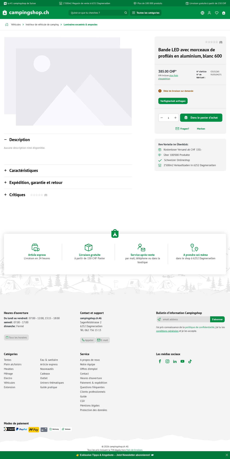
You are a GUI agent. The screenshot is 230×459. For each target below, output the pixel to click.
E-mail (104, 340)
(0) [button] (220, 42)
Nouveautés (47, 369)
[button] (68, 140)
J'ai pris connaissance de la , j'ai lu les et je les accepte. (190, 329)
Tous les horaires (17, 337)
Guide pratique (48, 387)
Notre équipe (87, 364)
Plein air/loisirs (12, 364)
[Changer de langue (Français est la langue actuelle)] (202, 13)
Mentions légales (90, 405)
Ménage (8, 373)
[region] (68, 81)
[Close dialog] (226, 454)
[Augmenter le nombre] (175, 118)
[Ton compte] (209, 12)
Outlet (44, 378)
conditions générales (167, 330)
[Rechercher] (126, 13)
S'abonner (217, 319)
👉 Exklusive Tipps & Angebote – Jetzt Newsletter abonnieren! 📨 (115, 455)
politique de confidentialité (199, 327)
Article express (49, 364)
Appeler (88, 340)
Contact (84, 373)
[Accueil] (6, 25)
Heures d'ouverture (91, 378)
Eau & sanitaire (49, 360)
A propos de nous (90, 360)
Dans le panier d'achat (204, 117)
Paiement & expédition (93, 382)
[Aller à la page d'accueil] (26, 12)
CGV (82, 401)
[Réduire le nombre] (161, 118)
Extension (9, 387)
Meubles (8, 369)
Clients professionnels (92, 391)
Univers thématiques (52, 382)
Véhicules (9, 382)
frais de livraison (134, 449)
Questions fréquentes (92, 387)
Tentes (7, 360)
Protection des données (93, 410)
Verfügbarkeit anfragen (173, 100)
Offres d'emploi (88, 369)
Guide (83, 396)
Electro (8, 378)
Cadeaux (45, 373)
